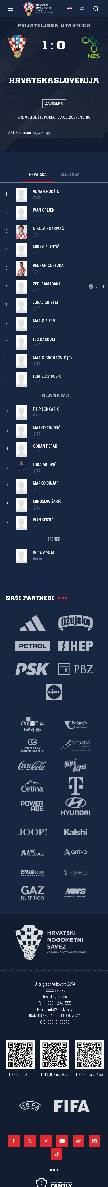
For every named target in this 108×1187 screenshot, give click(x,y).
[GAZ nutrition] (32, 892)
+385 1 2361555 (57, 1003)
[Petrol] (32, 645)
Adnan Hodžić (46, 192)
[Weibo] (78, 1141)
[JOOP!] (32, 832)
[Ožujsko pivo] (75, 622)
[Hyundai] (75, 806)
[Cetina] (32, 785)
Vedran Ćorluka (48, 266)
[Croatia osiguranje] (32, 745)
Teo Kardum (44, 340)
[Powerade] (32, 806)
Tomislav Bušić (47, 377)
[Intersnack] (75, 765)
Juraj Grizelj (45, 303)
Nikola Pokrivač (48, 229)
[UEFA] (30, 1105)
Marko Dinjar (46, 483)
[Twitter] (30, 1141)
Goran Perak (45, 446)
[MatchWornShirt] (75, 892)
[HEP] (75, 645)
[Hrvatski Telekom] (75, 785)
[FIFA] (72, 1105)
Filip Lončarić (46, 409)
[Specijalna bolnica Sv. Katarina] (75, 872)
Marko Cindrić (46, 428)
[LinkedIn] (94, 1141)
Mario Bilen (44, 321)
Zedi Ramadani (46, 284)
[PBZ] (75, 668)
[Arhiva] (95, 8)
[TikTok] (56, 1154)
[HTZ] (32, 725)
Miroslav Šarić (47, 502)
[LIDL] (54, 691)
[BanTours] (32, 872)
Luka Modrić (44, 465)
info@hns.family (60, 1010)
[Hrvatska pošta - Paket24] (75, 725)
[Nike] (32, 622)
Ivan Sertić (43, 520)
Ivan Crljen (44, 210)
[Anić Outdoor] (32, 852)
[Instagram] (46, 1141)
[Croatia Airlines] (75, 745)
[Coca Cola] (32, 765)
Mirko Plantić (46, 247)
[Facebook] (14, 1141)
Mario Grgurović (49, 358)
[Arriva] (75, 852)
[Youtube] (62, 1141)
